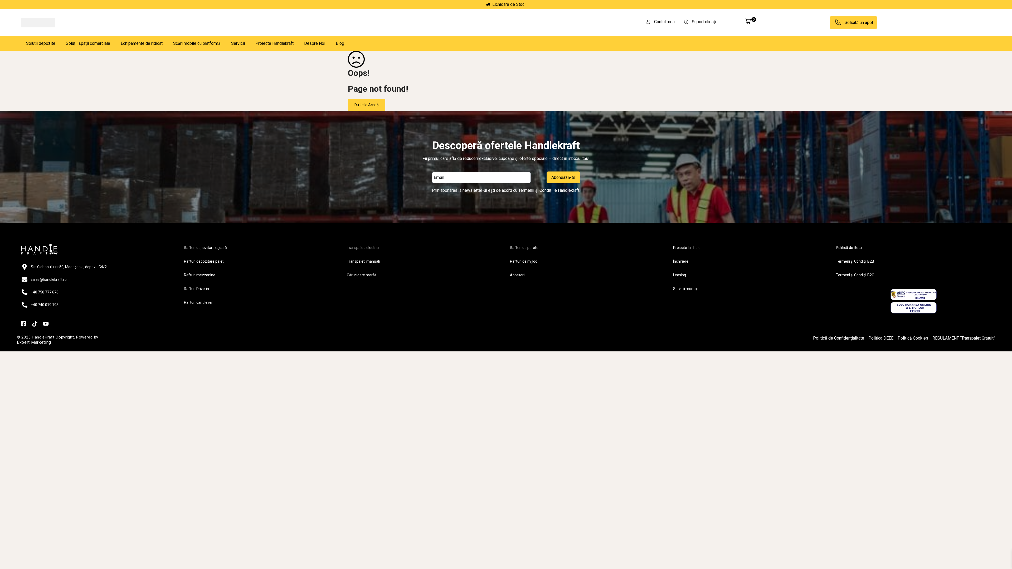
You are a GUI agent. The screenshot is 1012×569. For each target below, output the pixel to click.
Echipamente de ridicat (142, 43)
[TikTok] (35, 324)
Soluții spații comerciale (88, 43)
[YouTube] (46, 324)
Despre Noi (314, 43)
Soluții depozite (40, 43)
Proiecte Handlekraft (274, 43)
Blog (340, 43)
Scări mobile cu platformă (197, 43)
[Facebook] (24, 324)
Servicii (238, 43)
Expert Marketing (34, 342)
